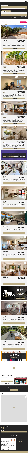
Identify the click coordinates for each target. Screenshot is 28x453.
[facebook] (1, 428)
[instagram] (3, 428)
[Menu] (26, 1)
